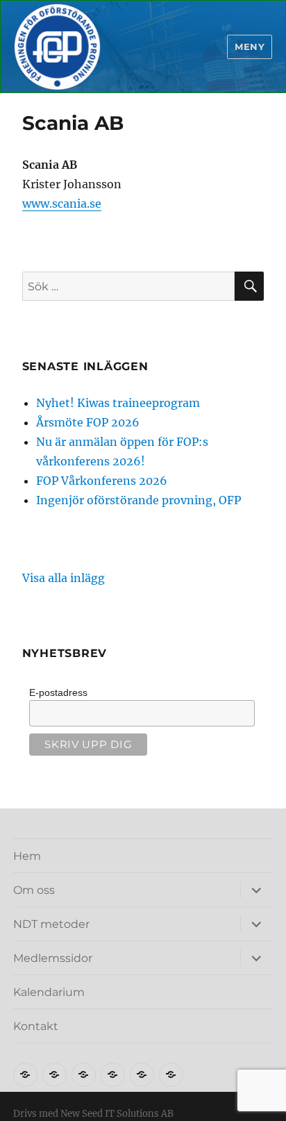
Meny (249, 46)
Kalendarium (49, 992)
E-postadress (58, 692)
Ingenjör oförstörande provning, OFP (138, 500)
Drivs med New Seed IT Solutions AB (93, 1114)
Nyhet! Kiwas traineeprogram (118, 403)
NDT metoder (51, 924)
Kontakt (35, 1026)
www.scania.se (61, 203)
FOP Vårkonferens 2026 (101, 481)
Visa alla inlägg (63, 578)
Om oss (34, 890)
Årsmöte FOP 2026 (88, 422)
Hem (27, 856)
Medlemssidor (52, 958)
